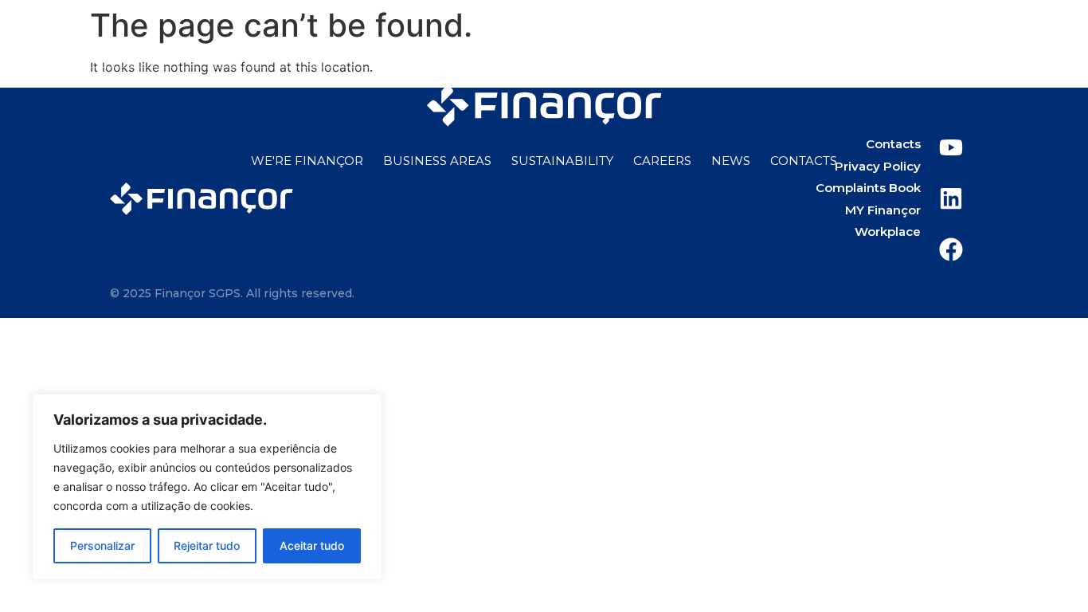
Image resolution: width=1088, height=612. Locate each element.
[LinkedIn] (951, 36)
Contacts (803, 160)
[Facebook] (991, 36)
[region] (207, 487)
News (730, 160)
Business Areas (437, 160)
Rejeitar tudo (207, 545)
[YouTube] (911, 36)
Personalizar (102, 545)
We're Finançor (307, 160)
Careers (662, 160)
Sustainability (562, 160)
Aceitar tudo (312, 545)
